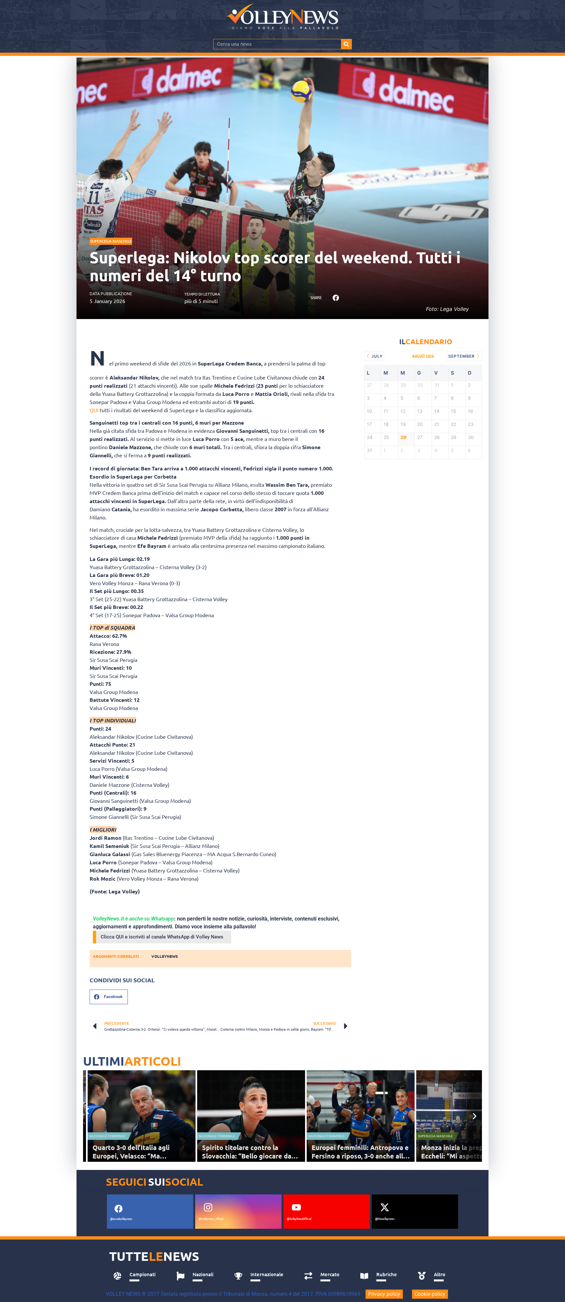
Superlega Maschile (111, 241)
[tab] (137, 1276)
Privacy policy (384, 1294)
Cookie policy (430, 1294)
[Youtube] (296, 1207)
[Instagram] (207, 1207)
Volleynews (164, 956)
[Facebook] (118, 1208)
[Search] (346, 44)
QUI (94, 410)
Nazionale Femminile (107, 1136)
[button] (335, 298)
